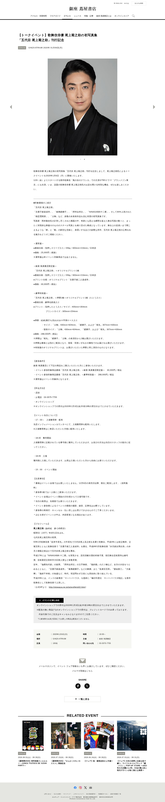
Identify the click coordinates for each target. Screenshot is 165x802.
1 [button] (80, 159)
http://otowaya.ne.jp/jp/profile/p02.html (67, 587)
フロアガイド (55, 16)
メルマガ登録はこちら (82, 671)
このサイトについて (78, 794)
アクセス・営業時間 (38, 16)
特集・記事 (88, 16)
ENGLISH (119, 3)
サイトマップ (66, 794)
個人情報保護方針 (91, 794)
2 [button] (84, 159)
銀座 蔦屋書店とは (103, 16)
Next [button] (155, 107)
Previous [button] (10, 107)
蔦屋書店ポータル (103, 794)
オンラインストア (121, 16)
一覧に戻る (84, 699)
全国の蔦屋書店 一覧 (115, 794)
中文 (127, 3)
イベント (67, 16)
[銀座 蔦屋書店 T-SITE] (82, 9)
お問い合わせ (47, 794)
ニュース (77, 16)
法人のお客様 (139, 3)
